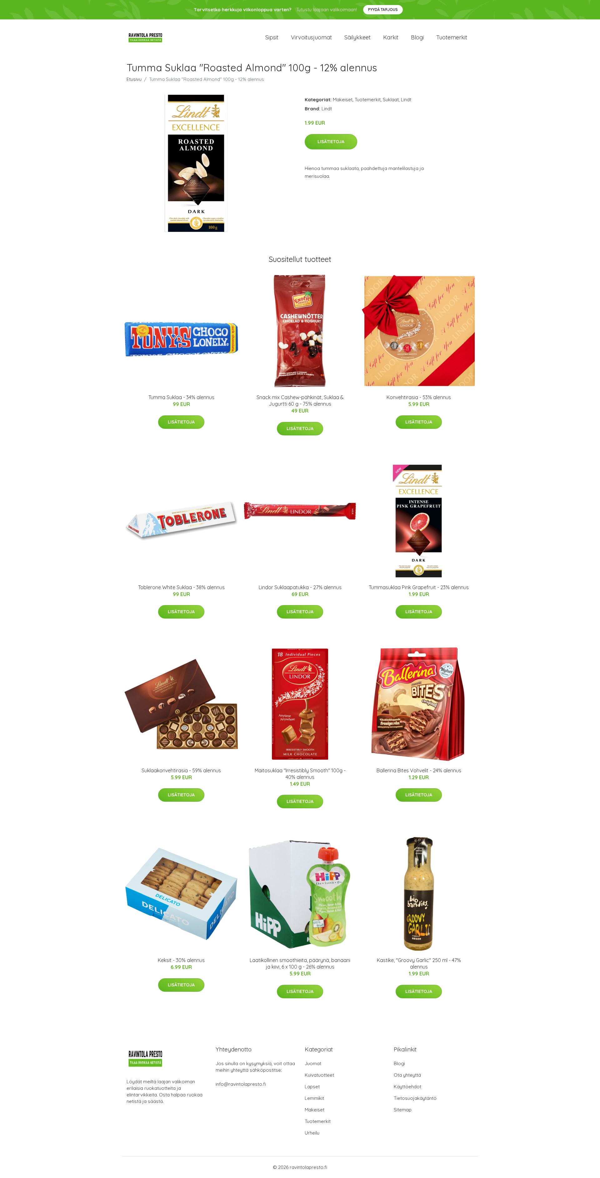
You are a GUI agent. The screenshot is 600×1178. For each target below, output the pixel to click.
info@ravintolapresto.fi (241, 1084)
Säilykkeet (357, 37)
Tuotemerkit (451, 37)
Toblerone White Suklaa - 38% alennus (181, 587)
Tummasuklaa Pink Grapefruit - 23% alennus (419, 587)
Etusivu (134, 79)
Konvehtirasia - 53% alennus (419, 397)
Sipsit (271, 37)
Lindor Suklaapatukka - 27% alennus (300, 587)
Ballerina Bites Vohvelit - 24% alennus (419, 770)
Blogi (417, 37)
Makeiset (342, 100)
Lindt (406, 100)
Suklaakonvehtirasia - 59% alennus (181, 770)
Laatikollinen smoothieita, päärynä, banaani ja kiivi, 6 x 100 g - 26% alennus (300, 963)
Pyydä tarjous (383, 9)
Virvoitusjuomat (311, 37)
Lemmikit (314, 1098)
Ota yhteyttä (407, 1075)
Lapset (312, 1087)
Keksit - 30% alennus (181, 960)
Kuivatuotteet (319, 1075)
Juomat (313, 1063)
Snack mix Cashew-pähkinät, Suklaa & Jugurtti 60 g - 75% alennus (300, 400)
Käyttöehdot (407, 1087)
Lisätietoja (331, 141)
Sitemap (403, 1110)
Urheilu (312, 1133)
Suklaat (391, 100)
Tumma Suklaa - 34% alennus (181, 397)
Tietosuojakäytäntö (415, 1098)
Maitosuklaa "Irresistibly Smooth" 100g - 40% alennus (300, 773)
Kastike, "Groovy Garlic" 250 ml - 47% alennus (419, 963)
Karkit (390, 37)
